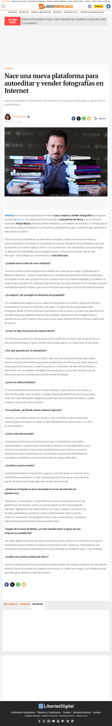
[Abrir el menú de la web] (19, 6)
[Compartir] (74, 119)
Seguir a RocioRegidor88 (28, 116)
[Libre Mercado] (55, 6)
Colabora (99, 6)
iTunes (72, 721)
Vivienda (88, 1)
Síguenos (102, 119)
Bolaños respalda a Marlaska (57, 1)
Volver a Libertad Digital (89, 6)
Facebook (39, 721)
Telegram (68, 721)
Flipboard (63, 721)
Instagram (49, 721)
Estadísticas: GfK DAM (49, 716)
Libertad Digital (56, 706)
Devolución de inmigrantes (36, 1)
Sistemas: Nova (81, 716)
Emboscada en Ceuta (18, 1)
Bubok (20, 219)
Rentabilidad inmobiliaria (92, 12)
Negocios (57, 12)
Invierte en (24, 12)
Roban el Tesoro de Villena (101, 1)
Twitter (44, 721)
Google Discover (58, 721)
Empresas (12, 12)
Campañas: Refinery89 (32, 716)
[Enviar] (84, 119)
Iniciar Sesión (108, 6)
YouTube (53, 721)
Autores (97, 712)
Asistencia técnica (82, 712)
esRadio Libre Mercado (41, 12)
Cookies (67, 712)
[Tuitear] (79, 119)
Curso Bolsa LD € (71, 12)
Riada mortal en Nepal (75, 1)
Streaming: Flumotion (66, 716)
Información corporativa (23, 712)
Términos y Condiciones (48, 712)
